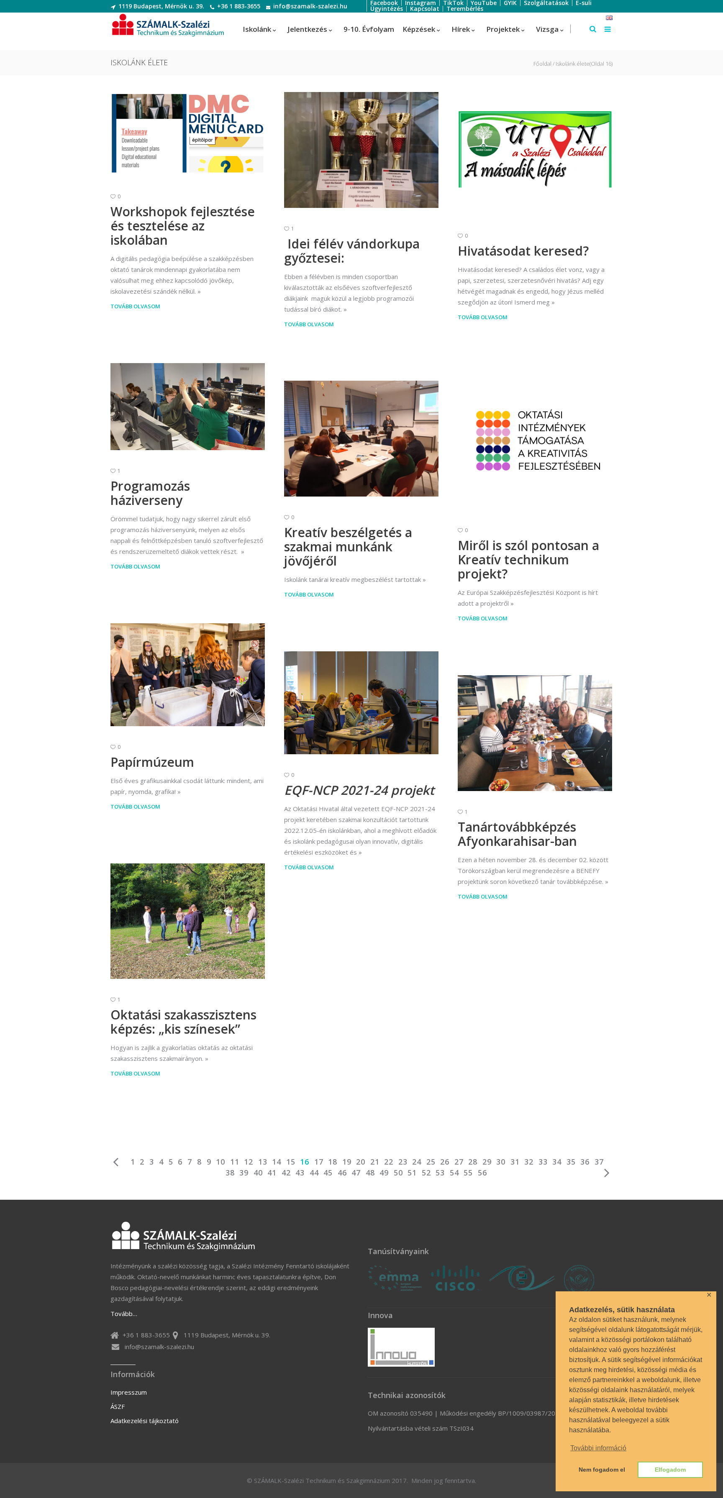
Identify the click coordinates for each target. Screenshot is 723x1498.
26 (444, 1161)
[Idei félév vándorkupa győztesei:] (361, 150)
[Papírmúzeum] (187, 674)
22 (388, 1161)
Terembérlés (464, 9)
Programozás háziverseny (150, 493)
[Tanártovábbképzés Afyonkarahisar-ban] (535, 733)
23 (403, 1161)
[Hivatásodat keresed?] (535, 153)
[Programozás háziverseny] (187, 406)
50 (398, 1172)
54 (454, 1172)
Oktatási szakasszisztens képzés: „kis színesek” (183, 1021)
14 (276, 1161)
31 (515, 1161)
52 (426, 1172)
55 (468, 1172)
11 (234, 1161)
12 (248, 1161)
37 (599, 1161)
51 (412, 1172)
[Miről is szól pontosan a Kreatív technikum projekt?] (535, 442)
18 (332, 1161)
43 (300, 1172)
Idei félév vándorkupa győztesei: (352, 250)
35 (571, 1161)
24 (416, 1161)
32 (528, 1161)
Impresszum (128, 1392)
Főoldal (542, 64)
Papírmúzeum (152, 762)
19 (346, 1161)
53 (440, 1172)
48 (370, 1172)
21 (374, 1161)
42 (286, 1172)
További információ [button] (598, 1448)
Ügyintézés (386, 9)
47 (356, 1172)
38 (230, 1172)
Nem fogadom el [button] (602, 1469)
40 (258, 1172)
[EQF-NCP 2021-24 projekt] (361, 702)
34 (556, 1161)
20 (360, 1161)
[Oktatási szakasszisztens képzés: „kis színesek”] (187, 921)
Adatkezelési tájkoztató (144, 1420)
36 (585, 1161)
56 (482, 1172)
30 (500, 1161)
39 (244, 1172)
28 (472, 1161)
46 (342, 1172)
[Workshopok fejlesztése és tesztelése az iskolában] (187, 134)
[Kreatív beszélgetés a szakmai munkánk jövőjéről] (361, 439)
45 (328, 1172)
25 (431, 1161)
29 (487, 1161)
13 (262, 1161)
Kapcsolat (424, 9)
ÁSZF (117, 1406)
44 (314, 1172)
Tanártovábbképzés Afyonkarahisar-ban (517, 834)
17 (318, 1161)
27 (459, 1161)
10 (220, 1161)
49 (384, 1172)
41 (272, 1172)
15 (290, 1161)
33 (543, 1161)
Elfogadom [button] (670, 1469)
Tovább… (123, 1313)
